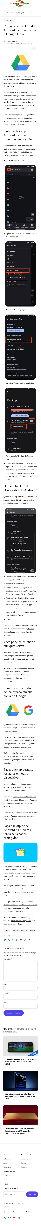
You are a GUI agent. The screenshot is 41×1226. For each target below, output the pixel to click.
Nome (5, 984)
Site (4, 1002)
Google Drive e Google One (20, 930)
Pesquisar (32, 1194)
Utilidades (32, 930)
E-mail (6, 993)
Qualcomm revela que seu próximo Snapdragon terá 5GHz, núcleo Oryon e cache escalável (19, 1130)
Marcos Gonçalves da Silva (11, 41)
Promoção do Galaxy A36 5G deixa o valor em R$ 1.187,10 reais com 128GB (20, 1061)
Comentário (7, 959)
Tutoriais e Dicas (9, 21)
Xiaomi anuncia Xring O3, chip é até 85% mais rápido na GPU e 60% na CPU (20, 1096)
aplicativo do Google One (21, 921)
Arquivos (7, 930)
